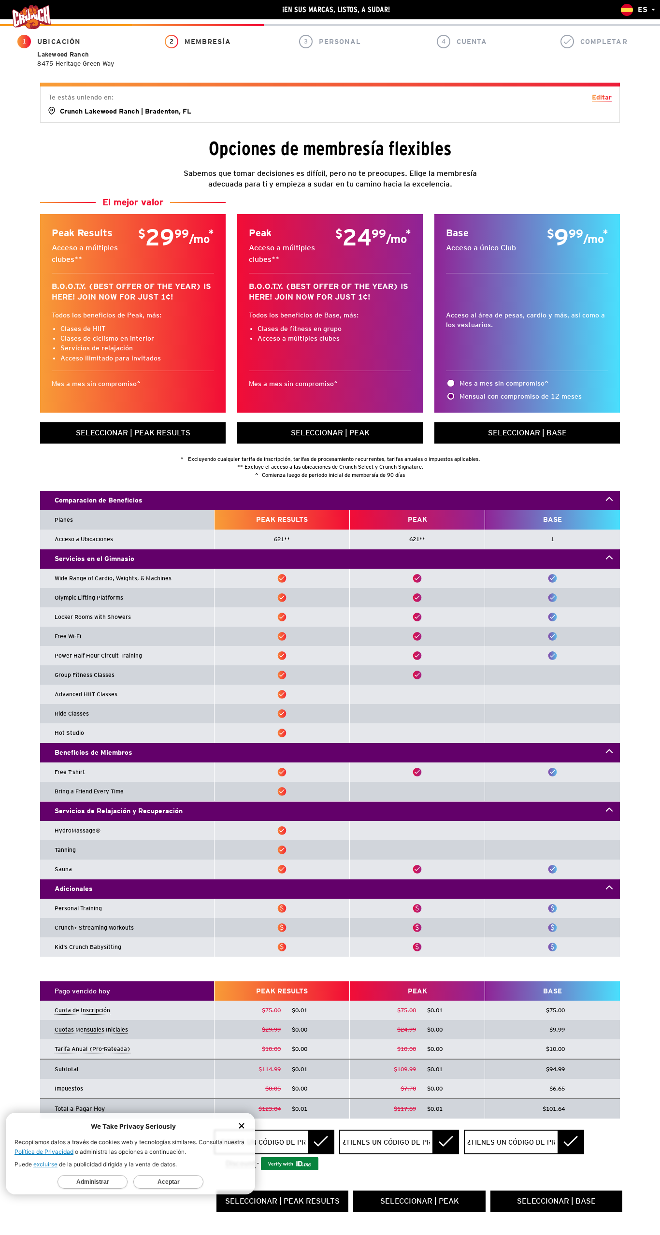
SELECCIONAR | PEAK (330, 432)
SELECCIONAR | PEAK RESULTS (133, 432)
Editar (602, 97)
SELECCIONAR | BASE (527, 432)
